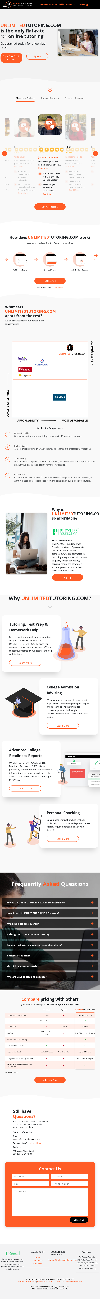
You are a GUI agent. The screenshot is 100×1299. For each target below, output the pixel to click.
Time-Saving (20, 458)
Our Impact (38, 1260)
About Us (37, 1264)
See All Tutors (50, 206)
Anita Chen (19, 156)
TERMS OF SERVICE (27, 1281)
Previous (4, 153)
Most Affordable (21, 433)
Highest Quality (21, 446)
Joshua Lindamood (48, 157)
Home (37, 1257)
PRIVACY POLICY (44, 1281)
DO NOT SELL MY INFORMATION (68, 1281)
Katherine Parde (73, 156)
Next (95, 153)
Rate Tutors (19, 474)
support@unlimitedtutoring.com (26, 1139)
